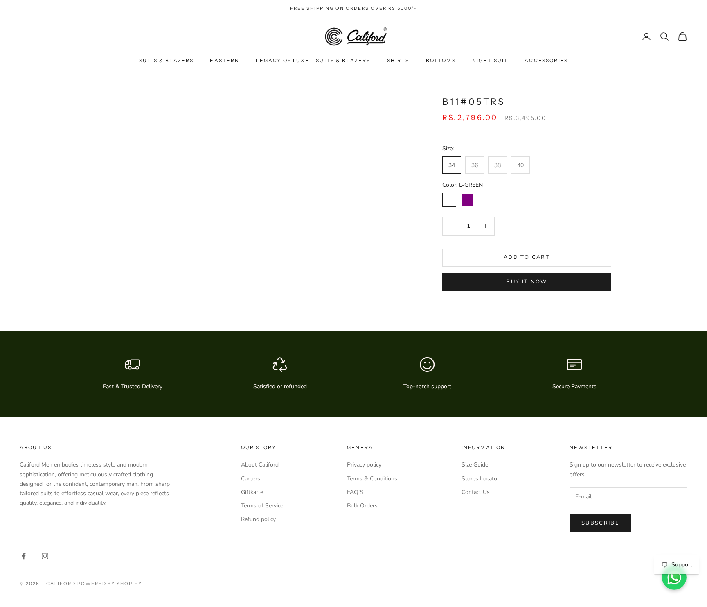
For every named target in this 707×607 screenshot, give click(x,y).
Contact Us (476, 492)
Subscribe (600, 523)
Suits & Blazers (166, 60)
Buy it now (526, 281)
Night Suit (490, 60)
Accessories (546, 60)
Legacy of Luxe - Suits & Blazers (313, 60)
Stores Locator (480, 478)
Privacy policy (364, 465)
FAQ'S (355, 492)
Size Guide (475, 465)
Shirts (398, 60)
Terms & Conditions (372, 478)
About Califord (260, 465)
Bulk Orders (362, 506)
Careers (250, 478)
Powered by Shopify (109, 584)
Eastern (224, 60)
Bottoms (441, 60)
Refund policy (258, 519)
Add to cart (527, 257)
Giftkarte (252, 492)
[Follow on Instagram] (45, 556)
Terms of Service (262, 506)
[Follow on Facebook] (24, 556)
